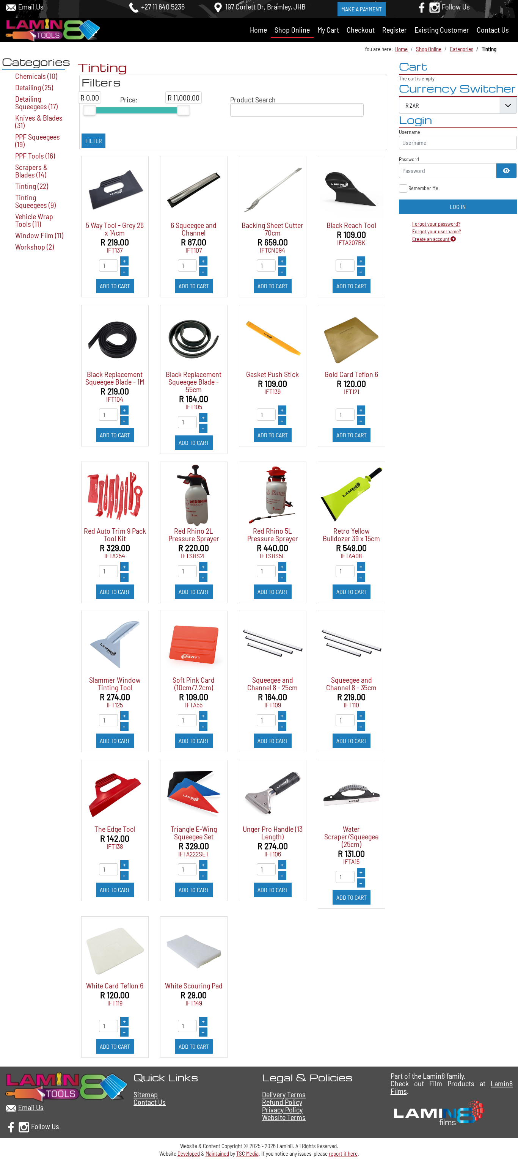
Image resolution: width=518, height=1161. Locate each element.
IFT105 (193, 406)
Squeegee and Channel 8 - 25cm (272, 683)
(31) (39, 121)
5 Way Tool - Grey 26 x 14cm (115, 228)
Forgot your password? (436, 223)
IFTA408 (351, 555)
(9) (35, 201)
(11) (34, 220)
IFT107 (193, 250)
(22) (31, 185)
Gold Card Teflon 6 (351, 374)
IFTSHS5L (272, 555)
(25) (34, 87)
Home (258, 29)
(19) (37, 140)
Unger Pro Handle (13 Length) (273, 832)
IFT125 (115, 705)
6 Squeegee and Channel (194, 228)
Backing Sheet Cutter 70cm (272, 228)
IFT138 (115, 846)
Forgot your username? (436, 231)
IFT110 (351, 705)
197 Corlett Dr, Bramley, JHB (265, 6)
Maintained (217, 1153)
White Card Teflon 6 (114, 985)
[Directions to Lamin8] (218, 6)
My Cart (328, 29)
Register (394, 29)
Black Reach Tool (351, 224)
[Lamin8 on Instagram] (434, 6)
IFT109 (272, 705)
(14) (31, 170)
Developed (188, 1153)
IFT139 (272, 391)
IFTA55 (193, 705)
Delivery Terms (284, 1094)
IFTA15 (351, 861)
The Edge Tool (114, 828)
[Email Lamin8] (11, 6)
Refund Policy (282, 1101)
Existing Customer (441, 29)
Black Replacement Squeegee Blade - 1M (114, 377)
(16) (35, 155)
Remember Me (423, 188)
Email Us (31, 6)
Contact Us (493, 29)
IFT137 (115, 250)
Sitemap (145, 1094)
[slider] (89, 110)
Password (409, 159)
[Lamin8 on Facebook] (421, 6)
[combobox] (297, 110)
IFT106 (272, 854)
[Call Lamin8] (134, 6)
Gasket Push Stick (272, 374)
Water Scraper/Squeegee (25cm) (351, 836)
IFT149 (193, 1003)
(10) (36, 75)
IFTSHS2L (193, 555)
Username (409, 132)
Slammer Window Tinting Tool (115, 683)
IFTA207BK (351, 242)
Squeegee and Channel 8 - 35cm (351, 683)
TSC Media (247, 1153)
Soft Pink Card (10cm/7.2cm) (194, 683)
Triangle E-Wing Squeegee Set (194, 832)
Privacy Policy (282, 1109)
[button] (503, 1135)
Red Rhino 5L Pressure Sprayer (272, 534)
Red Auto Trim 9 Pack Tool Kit (115, 534)
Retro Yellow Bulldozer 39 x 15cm (351, 534)
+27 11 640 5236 (163, 6)
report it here (343, 1153)
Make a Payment (361, 9)
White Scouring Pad (194, 985)
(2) (34, 246)
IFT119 (114, 1003)
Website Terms (284, 1117)
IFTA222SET (193, 854)
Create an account (431, 239)
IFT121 (351, 391)
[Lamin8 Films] (438, 1112)
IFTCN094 (272, 250)
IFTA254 (114, 555)
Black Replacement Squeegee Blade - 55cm (193, 381)
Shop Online (292, 29)
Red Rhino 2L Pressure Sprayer (193, 534)
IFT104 (114, 399)
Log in (458, 206)
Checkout (361, 29)
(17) (36, 102)
